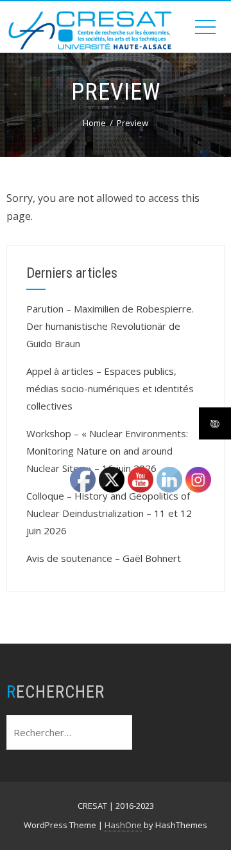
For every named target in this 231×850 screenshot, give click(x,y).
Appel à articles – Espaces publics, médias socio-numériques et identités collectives (110, 388)
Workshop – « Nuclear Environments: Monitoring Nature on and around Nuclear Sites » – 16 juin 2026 (107, 451)
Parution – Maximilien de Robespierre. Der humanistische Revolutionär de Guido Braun (110, 326)
